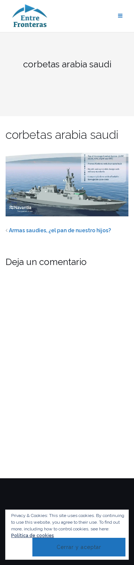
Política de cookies (32, 535)
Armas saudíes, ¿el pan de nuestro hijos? (60, 230)
